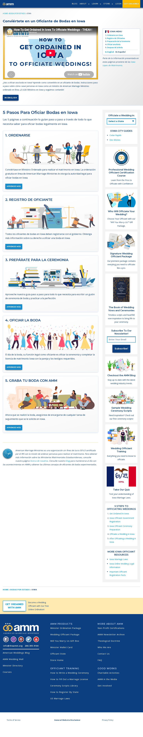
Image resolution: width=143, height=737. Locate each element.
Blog (74, 4)
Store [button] (106, 4)
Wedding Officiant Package (64, 634)
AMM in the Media (107, 679)
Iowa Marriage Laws (118, 559)
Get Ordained (131, 4)
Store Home (57, 660)
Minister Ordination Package (65, 628)
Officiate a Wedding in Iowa (121, 534)
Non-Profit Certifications (111, 628)
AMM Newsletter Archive (111, 634)
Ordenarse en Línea (115, 35)
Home (5, 13)
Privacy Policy (107, 720)
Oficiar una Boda (113, 44)
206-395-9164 (32, 645)
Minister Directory (13, 665)
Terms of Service (14, 720)
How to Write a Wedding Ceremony (69, 672)
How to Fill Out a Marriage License (69, 679)
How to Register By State (64, 692)
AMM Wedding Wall (13, 659)
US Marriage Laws (60, 698)
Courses (7, 672)
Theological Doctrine (109, 640)
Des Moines (114, 140)
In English (10, 97)
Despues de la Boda (115, 47)
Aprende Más (14, 186)
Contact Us (104, 653)
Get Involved (105, 685)
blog (68, 461)
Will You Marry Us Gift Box (64, 640)
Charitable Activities (108, 672)
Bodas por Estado (17, 13)
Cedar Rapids (115, 135)
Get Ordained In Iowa (119, 513)
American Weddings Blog (16, 652)
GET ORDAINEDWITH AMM (14, 606)
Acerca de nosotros (39, 461)
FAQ (100, 660)
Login (118, 4)
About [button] (83, 4)
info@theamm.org (13, 645)
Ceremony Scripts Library (64, 685)
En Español (120, 52)
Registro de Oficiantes (116, 38)
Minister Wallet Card (61, 647)
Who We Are (104, 647)
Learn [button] (95, 4)
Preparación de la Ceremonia (118, 41)
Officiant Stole (58, 653)
